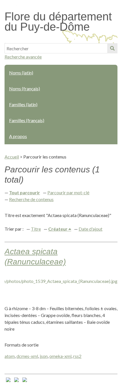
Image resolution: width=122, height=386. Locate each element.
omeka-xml (60, 356)
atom (10, 356)
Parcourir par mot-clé (68, 192)
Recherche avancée (23, 56)
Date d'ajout (90, 228)
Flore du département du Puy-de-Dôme (58, 21)
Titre (36, 228)
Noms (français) (24, 88)
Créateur (58, 228)
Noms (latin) (21, 72)
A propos (18, 136)
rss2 (77, 356)
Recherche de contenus (31, 199)
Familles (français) (26, 120)
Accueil (12, 156)
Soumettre (112, 48)
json (44, 356)
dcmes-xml (27, 356)
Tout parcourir (24, 192)
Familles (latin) (23, 104)
